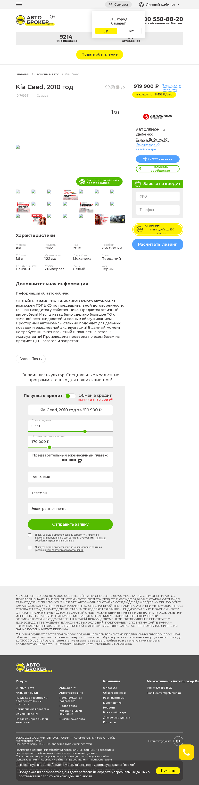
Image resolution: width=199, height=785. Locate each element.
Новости (109, 707)
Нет (130, 31)
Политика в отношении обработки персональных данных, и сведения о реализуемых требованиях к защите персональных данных (65, 751)
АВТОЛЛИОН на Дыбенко (150, 131)
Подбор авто (68, 706)
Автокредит (67, 688)
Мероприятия (112, 702)
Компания (111, 681)
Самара (120, 4)
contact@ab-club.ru (168, 693)
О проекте (110, 688)
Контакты (109, 722)
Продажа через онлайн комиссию (32, 720)
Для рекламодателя (117, 717)
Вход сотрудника (159, 741)
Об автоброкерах (114, 692)
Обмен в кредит (95, 395)
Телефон (147, 209)
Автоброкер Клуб (29, 741)
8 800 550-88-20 (158, 19)
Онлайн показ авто (72, 719)
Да (106, 31)
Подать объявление (100, 54)
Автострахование (71, 692)
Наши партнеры (113, 697)
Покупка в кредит (43, 395)
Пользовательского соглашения (64, 550)
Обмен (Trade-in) (27, 714)
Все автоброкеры (115, 712)
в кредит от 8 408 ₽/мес (154, 94)
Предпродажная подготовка (70, 699)
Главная (22, 74)
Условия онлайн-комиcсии (71, 712)
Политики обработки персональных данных (70, 539)
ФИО (143, 196)
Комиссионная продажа (32, 709)
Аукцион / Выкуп (27, 692)
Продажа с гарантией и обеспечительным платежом (32, 701)
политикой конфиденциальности (67, 776)
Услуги (21, 681)
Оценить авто (25, 688)
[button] (119, 147)
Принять (168, 770)
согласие (85, 772)
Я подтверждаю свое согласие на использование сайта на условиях (68, 548)
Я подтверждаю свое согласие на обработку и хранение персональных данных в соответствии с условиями (70, 537)
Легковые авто (46, 74)
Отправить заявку (70, 524)
